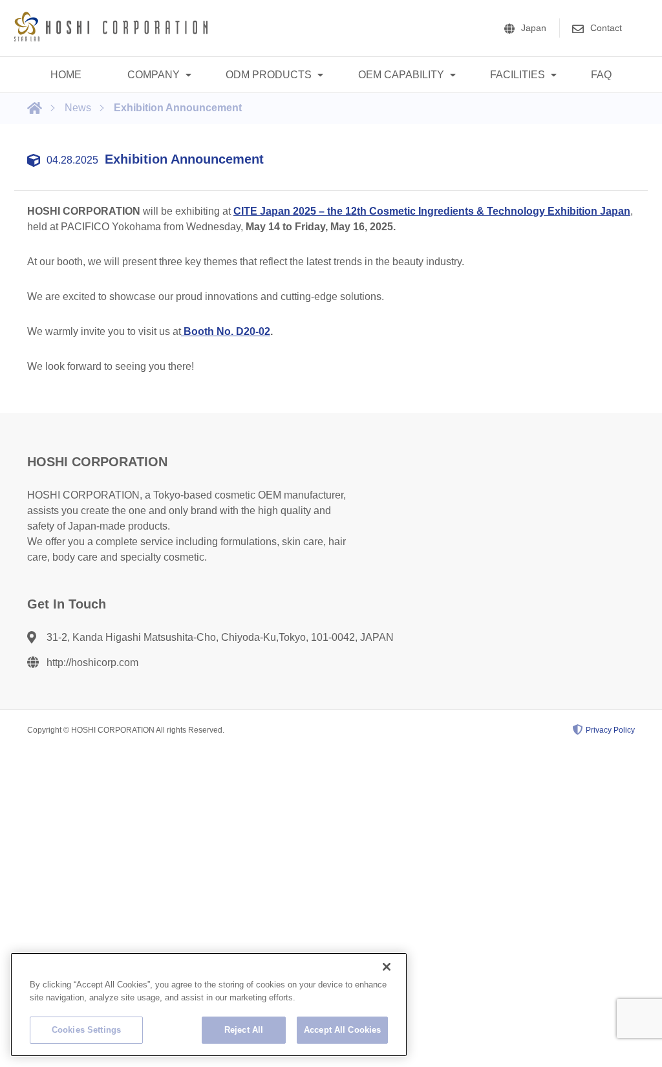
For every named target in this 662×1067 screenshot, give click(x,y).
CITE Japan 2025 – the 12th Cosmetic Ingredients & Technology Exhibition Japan (431, 211)
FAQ (601, 74)
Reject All (243, 1030)
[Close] (386, 967)
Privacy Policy (610, 730)
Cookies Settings (86, 1030)
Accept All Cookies (342, 1030)
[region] (208, 1005)
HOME (65, 74)
